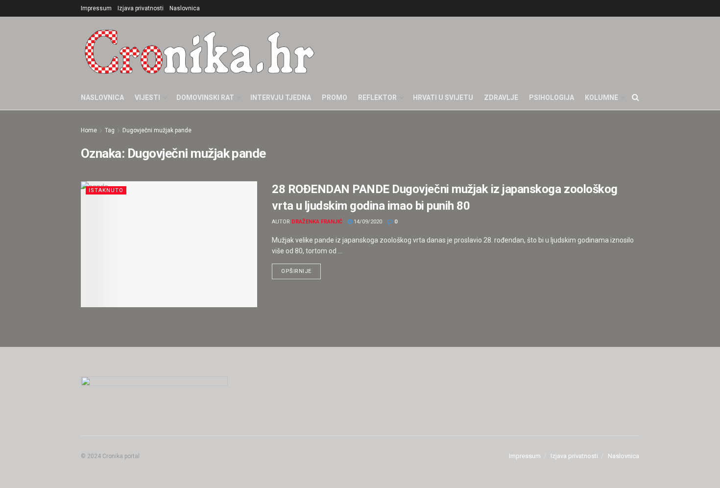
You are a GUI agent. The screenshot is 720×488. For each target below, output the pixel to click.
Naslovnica (184, 8)
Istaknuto (106, 190)
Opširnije (301, 269)
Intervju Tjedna (280, 97)
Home (89, 130)
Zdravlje (501, 97)
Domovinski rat (205, 97)
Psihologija (551, 97)
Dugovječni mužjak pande (157, 130)
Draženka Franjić (316, 222)
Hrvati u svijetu (443, 97)
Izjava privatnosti (141, 8)
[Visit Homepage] (199, 51)
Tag (110, 130)
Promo (334, 97)
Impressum (96, 8)
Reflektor (377, 97)
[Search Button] (635, 97)
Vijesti (147, 97)
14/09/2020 (367, 222)
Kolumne (601, 97)
